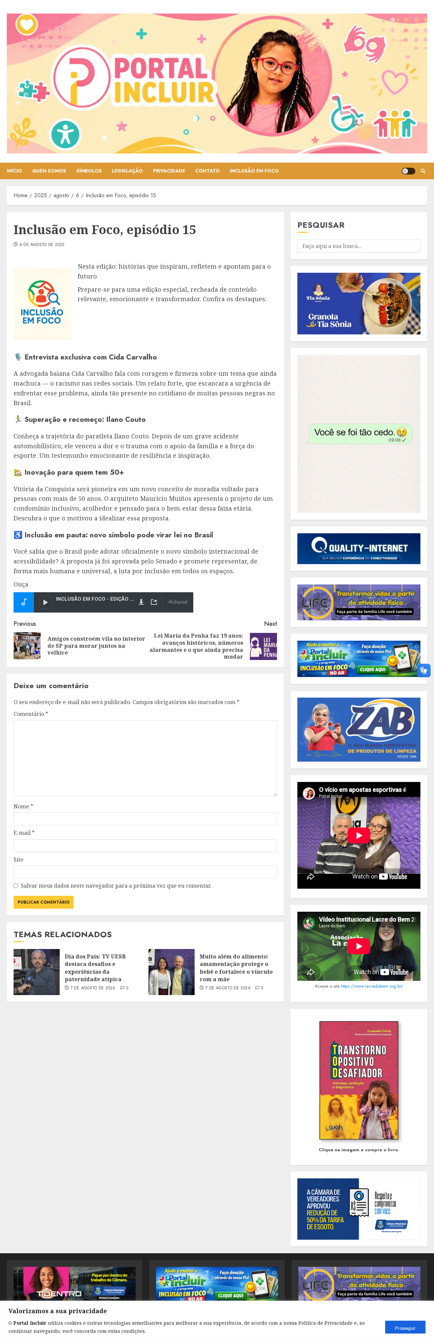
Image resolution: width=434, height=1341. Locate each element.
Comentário (31, 714)
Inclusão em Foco (254, 170)
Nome (23, 806)
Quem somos (49, 170)
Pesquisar (320, 225)
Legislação (127, 170)
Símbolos (89, 170)
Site (18, 859)
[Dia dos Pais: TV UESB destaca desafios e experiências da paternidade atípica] (37, 972)
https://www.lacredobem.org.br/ (372, 986)
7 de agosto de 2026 (93, 988)
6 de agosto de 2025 (41, 245)
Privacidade (169, 170)
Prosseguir (405, 1328)
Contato (207, 170)
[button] (423, 171)
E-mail (24, 833)
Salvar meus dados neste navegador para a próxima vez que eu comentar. (116, 885)
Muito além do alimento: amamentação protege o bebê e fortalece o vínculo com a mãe (236, 968)
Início (14, 170)
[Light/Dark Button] (408, 171)
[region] (217, 1321)
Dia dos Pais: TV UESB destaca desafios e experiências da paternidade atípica (95, 968)
